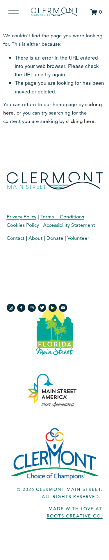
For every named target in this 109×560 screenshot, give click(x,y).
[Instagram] (11, 308)
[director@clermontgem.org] (32, 308)
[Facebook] (21, 308)
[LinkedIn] (53, 308)
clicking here (80, 121)
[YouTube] (63, 308)
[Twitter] (42, 308)
